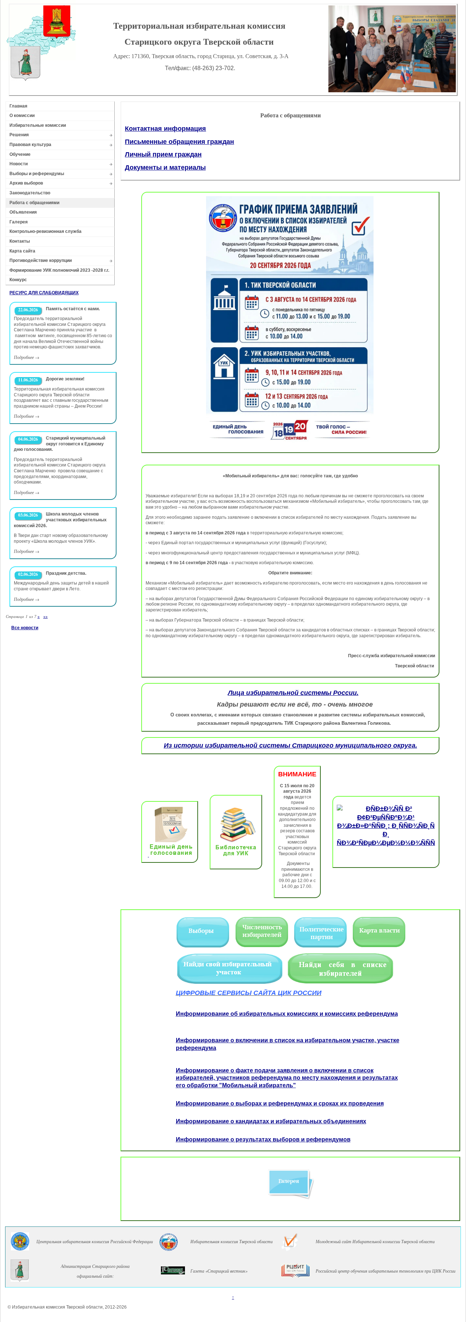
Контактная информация (165, 128)
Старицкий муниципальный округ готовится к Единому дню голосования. (59, 444)
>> (45, 616)
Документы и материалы (165, 167)
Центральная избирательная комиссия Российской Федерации (94, 1241)
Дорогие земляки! (65, 378)
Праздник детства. (66, 573)
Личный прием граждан (163, 154)
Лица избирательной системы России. (293, 692)
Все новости (24, 627)
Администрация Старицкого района (95, 1266)
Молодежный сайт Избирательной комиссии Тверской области (375, 1241)
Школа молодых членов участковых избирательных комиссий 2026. (60, 520)
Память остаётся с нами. (73, 308)
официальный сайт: (95, 1276)
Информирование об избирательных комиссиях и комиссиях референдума (287, 1014)
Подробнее (24, 357)
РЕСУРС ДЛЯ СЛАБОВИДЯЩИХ (44, 292)
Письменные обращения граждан (179, 141)
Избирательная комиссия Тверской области (231, 1241)
